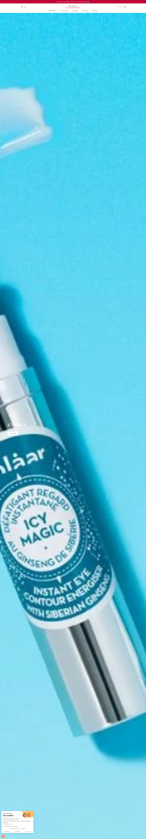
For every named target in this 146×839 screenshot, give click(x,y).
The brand (94, 10)
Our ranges (75, 10)
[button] (30, 825)
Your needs (85, 10)
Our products (64, 10)
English (24, 6)
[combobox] (24, 7)
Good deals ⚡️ (53, 10)
